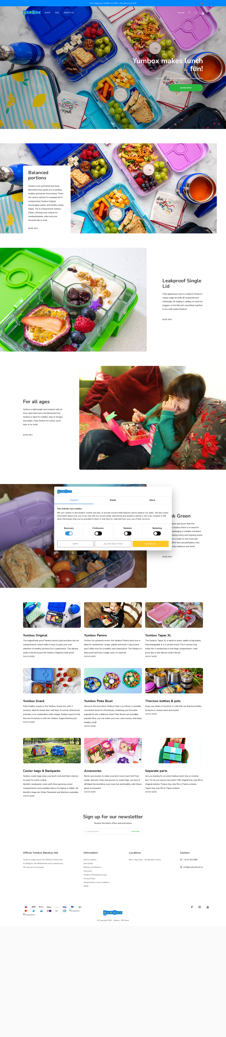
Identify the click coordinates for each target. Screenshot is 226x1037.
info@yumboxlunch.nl (193, 867)
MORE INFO (186, 87)
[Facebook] (192, 907)
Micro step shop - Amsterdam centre (145, 859)
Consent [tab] (74, 500)
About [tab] (152, 500)
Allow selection (113, 544)
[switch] (98, 533)
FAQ (57, 12)
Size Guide (88, 863)
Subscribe (135, 831)
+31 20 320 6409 (190, 859)
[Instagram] (199, 907)
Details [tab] (113, 500)
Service (181, 12)
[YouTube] (208, 907)
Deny (75, 544)
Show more (29, 656)
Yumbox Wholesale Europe (95, 875)
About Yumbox (90, 859)
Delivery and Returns (92, 867)
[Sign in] (189, 13)
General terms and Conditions (96, 882)
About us (69, 12)
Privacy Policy (89, 878)
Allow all (150, 544)
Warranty (88, 871)
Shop (47, 12)
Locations (135, 853)
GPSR (86, 886)
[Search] (195, 13)
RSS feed (125, 920)
